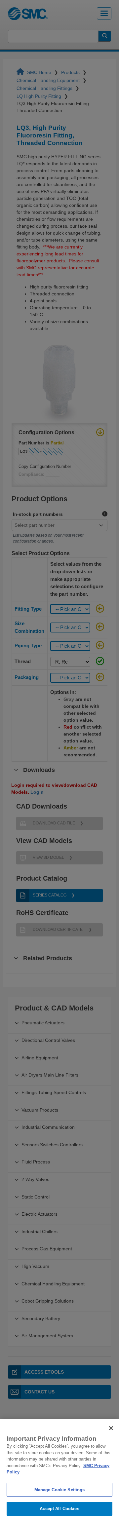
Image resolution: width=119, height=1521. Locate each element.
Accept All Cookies (59, 1508)
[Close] (111, 1428)
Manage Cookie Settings (59, 1489)
